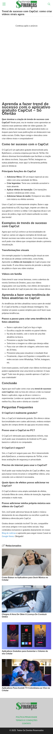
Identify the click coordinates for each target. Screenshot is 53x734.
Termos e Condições (26, 720)
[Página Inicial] (26, 4)
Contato (26, 723)
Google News (8, 536)
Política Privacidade (26, 717)
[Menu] (4, 4)
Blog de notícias (9, 533)
